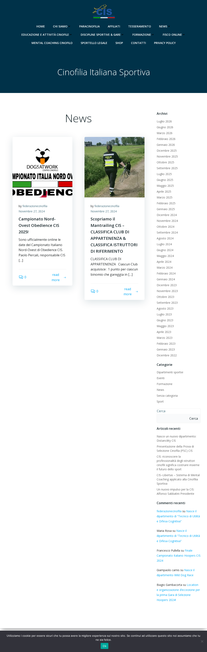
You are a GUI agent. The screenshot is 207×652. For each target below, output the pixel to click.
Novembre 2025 (167, 156)
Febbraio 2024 (166, 273)
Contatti (138, 43)
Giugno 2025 (165, 180)
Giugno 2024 (165, 250)
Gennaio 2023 (166, 349)
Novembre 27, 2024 (32, 211)
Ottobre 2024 (165, 226)
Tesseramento (139, 26)
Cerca (161, 411)
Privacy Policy (165, 43)
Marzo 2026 (164, 133)
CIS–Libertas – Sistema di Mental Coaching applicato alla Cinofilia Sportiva (178, 479)
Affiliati (114, 26)
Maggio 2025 (165, 186)
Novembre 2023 (167, 291)
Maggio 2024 (165, 256)
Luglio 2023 (164, 314)
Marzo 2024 (164, 267)
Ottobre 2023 (165, 297)
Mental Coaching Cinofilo (52, 43)
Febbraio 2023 (166, 343)
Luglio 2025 (164, 174)
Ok (104, 646)
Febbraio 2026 (166, 139)
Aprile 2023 (164, 332)
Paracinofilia (89, 26)
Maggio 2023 (165, 326)
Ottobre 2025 (165, 162)
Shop (119, 43)
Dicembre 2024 (167, 215)
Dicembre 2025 (167, 150)
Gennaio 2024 (166, 279)
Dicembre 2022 (167, 355)
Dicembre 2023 (167, 285)
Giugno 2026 (165, 127)
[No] (202, 641)
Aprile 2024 (164, 262)
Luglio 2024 (164, 244)
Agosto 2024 (165, 238)
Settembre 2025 (167, 168)
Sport (160, 401)
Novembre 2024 (167, 221)
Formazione (141, 35)
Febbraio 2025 (166, 203)
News (163, 26)
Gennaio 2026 (166, 145)
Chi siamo (60, 26)
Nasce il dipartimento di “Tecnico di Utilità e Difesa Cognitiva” (178, 516)
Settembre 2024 (167, 232)
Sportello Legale (94, 43)
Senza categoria (167, 395)
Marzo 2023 (164, 338)
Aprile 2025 (164, 191)
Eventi (161, 378)
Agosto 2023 (165, 308)
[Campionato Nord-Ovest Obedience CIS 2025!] (42, 167)
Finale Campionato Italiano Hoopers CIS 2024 (179, 555)
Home (40, 26)
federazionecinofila (34, 206)
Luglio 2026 (164, 121)
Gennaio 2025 (166, 209)
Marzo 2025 (164, 197)
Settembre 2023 (167, 303)
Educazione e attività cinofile (45, 35)
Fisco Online (172, 35)
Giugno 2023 (165, 320)
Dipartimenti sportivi (170, 372)
